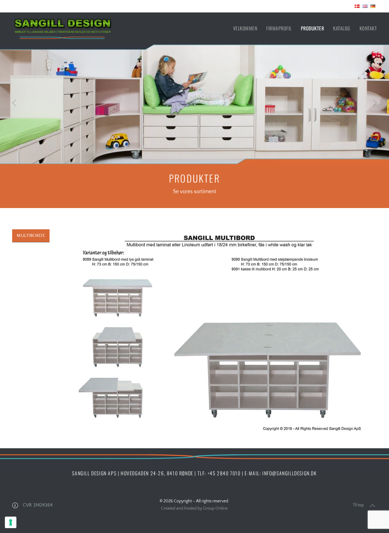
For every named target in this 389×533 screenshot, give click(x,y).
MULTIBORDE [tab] (31, 235)
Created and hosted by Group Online (194, 508)
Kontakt (368, 28)
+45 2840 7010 (224, 473)
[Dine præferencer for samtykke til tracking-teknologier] (10, 522)
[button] (14, 103)
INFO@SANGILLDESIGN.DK (289, 473)
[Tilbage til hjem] (62, 28)
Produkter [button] (312, 28)
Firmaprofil (279, 28)
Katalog (341, 28)
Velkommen (245, 28)
